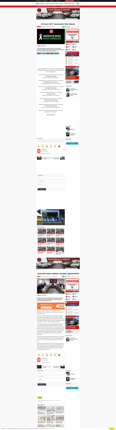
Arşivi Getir (72, 143)
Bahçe (53, 3)
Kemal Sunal (72, 129)
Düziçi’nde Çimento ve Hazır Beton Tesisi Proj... (50, 413)
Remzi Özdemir (47, 141)
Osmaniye (39, 27)
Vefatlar (44, 20)
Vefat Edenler (57, 139)
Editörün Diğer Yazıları (45, 151)
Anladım (112, 428)
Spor (72, 3)
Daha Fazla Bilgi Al (52, 428)
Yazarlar (62, 6)
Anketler (65, 6)
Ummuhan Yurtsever (41, 141)
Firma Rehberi (75, 6)
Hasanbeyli (60, 3)
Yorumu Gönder (41, 189)
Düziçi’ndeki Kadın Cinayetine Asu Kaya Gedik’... (50, 422)
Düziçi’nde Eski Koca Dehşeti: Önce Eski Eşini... (53, 6)
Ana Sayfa (39, 20)
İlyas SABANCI (72, 88)
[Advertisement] (32, 20)
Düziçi (50, 3)
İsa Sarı (52, 141)
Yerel (70, 3)
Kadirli (47, 3)
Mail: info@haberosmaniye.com (46, 153)
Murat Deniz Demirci (73, 93)
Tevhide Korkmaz (60, 141)
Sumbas (56, 3)
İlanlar (79, 6)
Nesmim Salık (62, 139)
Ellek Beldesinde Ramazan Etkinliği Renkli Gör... (42, 413)
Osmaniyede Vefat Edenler (41, 139)
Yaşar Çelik (55, 141)
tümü (77, 370)
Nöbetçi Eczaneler (70, 6)
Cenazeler (52, 139)
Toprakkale (65, 3)
